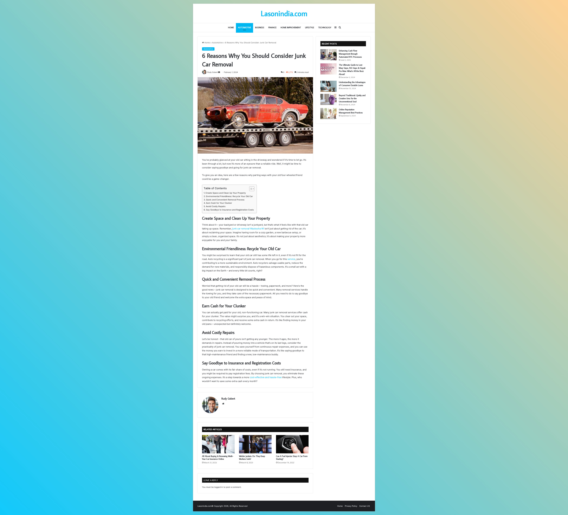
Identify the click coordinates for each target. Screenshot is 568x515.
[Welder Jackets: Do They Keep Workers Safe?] (255, 444)
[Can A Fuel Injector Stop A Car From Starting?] (292, 444)
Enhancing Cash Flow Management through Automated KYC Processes (350, 53)
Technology (324, 27)
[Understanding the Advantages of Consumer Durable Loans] (328, 86)
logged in (218, 487)
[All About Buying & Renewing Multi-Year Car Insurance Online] (218, 444)
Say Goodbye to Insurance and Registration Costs (230, 210)
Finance (272, 27)
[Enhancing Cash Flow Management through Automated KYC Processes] (328, 54)
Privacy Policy (351, 506)
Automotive (244, 27)
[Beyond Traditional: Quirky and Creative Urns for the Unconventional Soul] (328, 99)
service (291, 259)
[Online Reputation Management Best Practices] (328, 113)
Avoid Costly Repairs (215, 206)
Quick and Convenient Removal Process (225, 200)
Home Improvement (291, 27)
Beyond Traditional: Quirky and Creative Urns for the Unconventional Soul (352, 98)
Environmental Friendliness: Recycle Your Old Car (229, 196)
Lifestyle (309, 27)
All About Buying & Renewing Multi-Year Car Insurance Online (217, 457)
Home (231, 27)
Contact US (364, 506)
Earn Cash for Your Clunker (219, 203)
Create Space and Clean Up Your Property (225, 193)
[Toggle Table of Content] (250, 188)
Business (259, 27)
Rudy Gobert (228, 398)
